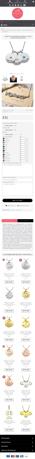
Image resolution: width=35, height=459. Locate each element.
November (7, 158)
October (7, 156)
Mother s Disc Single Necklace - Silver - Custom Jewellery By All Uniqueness (9, 304)
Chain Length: (6, 127)
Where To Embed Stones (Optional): (12, 163)
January (7, 138)
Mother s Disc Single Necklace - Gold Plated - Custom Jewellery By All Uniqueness (26, 333)
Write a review (18, 210)
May (6, 146)
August (6, 152)
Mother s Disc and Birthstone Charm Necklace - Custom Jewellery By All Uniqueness (25, 392)
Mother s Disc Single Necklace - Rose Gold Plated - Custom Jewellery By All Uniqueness (25, 362)
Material (5, 132)
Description (9, 220)
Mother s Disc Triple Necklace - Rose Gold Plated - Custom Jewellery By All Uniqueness (9, 392)
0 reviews (12, 210)
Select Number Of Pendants (10, 123)
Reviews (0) (25, 220)
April (6, 144)
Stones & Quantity (7, 136)
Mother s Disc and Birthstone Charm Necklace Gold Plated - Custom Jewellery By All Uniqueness (26, 422)
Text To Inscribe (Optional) (9, 177)
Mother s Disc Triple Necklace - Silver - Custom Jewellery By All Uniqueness (26, 275)
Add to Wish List (11, 205)
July (6, 150)
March (6, 142)
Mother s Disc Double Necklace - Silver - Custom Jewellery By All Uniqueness (9, 275)
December (7, 160)
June (6, 148)
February (7, 140)
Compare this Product (24, 205)
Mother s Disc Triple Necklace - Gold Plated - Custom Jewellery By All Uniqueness (9, 333)
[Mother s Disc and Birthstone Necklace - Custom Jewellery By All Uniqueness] (17, 56)
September (8, 154)
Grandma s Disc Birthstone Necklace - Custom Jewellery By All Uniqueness (9, 422)
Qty (21, 136)
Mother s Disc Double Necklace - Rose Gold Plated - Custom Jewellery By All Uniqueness (9, 362)
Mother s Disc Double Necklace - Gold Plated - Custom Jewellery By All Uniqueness (26, 304)
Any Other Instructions (8, 182)
